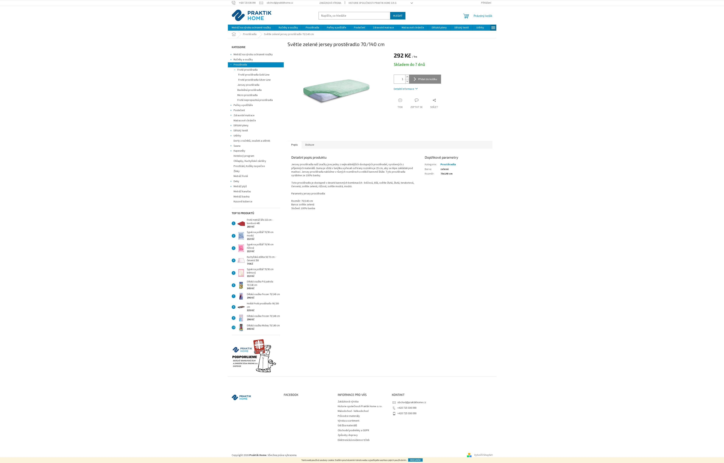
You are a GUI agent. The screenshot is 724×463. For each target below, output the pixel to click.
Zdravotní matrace (244, 115)
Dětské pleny (241, 125)
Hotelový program (244, 156)
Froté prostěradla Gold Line (254, 75)
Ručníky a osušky (243, 60)
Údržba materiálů (347, 425)
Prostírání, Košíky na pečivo (249, 166)
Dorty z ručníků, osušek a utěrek (252, 141)
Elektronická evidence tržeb (354, 440)
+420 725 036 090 (406, 408)
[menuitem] (251, 28)
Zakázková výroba (330, 3)
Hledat (397, 15)
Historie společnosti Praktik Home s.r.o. (373, 3)
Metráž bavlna (242, 197)
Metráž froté (241, 176)
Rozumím (415, 460)
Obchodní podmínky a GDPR (353, 430)
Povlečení (239, 110)
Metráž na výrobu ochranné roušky (253, 54)
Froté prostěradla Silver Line (254, 80)
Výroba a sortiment (348, 421)
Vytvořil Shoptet (483, 455)
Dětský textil (241, 131)
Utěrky (237, 136)
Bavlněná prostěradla (249, 90)
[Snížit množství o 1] (407, 81)
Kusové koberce (243, 201)
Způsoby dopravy (348, 435)
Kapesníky (239, 151)
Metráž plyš (240, 186)
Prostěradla (240, 65)
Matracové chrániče (245, 120)
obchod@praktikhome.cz (411, 402)
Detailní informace (404, 89)
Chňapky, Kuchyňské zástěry (250, 161)
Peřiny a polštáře (243, 105)
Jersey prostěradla (248, 85)
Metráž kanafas (242, 191)
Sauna (237, 146)
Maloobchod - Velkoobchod (353, 411)
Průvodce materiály (349, 416)
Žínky (237, 171)
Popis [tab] (294, 145)
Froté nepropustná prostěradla (255, 100)
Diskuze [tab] (309, 145)
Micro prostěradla (247, 95)
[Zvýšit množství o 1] (407, 77)
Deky (236, 181)
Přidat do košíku (427, 79)
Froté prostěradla (247, 70)
